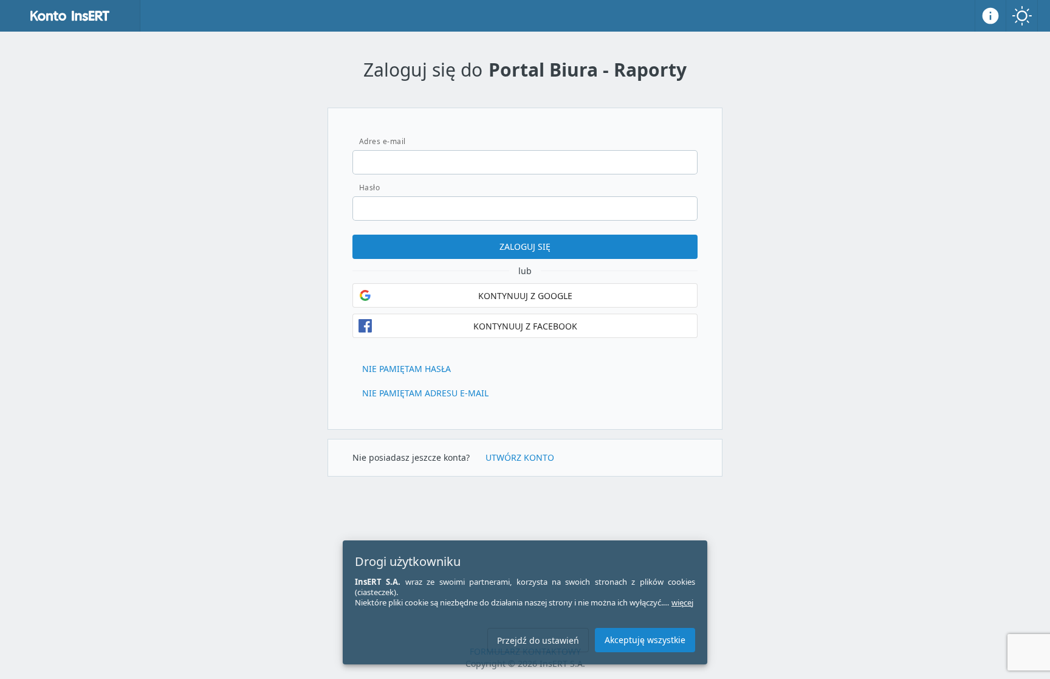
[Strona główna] (70, 16)
